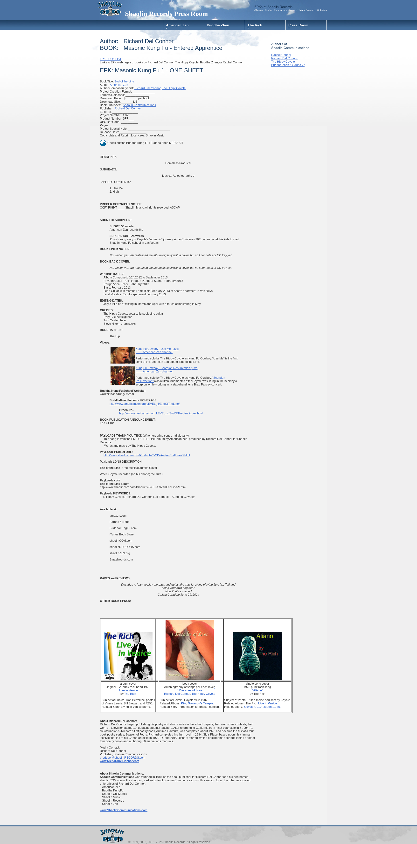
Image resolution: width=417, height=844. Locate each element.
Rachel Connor (281, 55)
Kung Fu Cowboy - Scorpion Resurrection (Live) (167, 368)
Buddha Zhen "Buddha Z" (288, 65)
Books (269, 10)
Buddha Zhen (218, 25)
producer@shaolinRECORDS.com (122, 757)
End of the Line (124, 81)
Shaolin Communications (139, 105)
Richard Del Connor (147, 88)
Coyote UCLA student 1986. (262, 707)
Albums (258, 10)
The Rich (255, 25)
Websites (322, 10)
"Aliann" (257, 690)
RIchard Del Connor (177, 693)
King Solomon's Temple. (197, 703)
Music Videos (306, 10)
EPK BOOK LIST (110, 59)
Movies (293, 10)
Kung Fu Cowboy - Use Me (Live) (157, 349)
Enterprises (280, 10)
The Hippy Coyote (174, 88)
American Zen (177, 25)
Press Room (298, 25)
